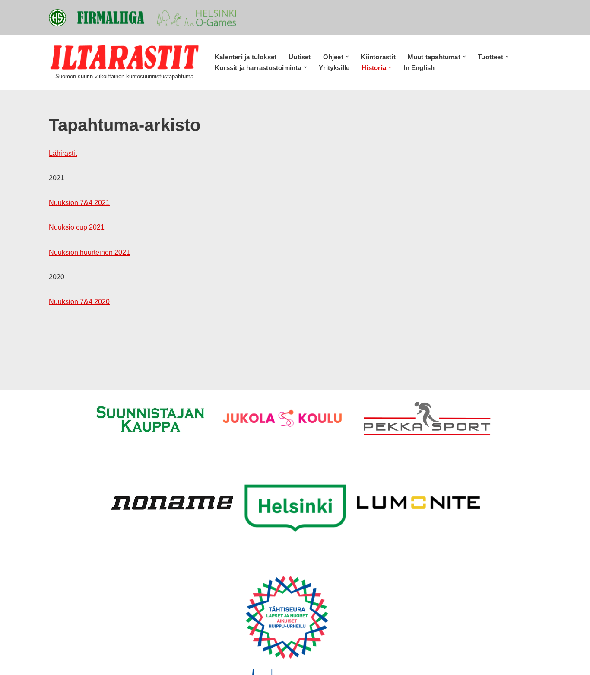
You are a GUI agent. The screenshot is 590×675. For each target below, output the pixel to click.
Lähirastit (63, 153)
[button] (347, 56)
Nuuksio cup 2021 (77, 227)
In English (419, 67)
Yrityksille (334, 67)
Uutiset (300, 57)
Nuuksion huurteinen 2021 (89, 252)
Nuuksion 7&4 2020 (79, 301)
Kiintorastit (378, 57)
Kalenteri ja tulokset (245, 57)
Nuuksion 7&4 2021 (79, 202)
